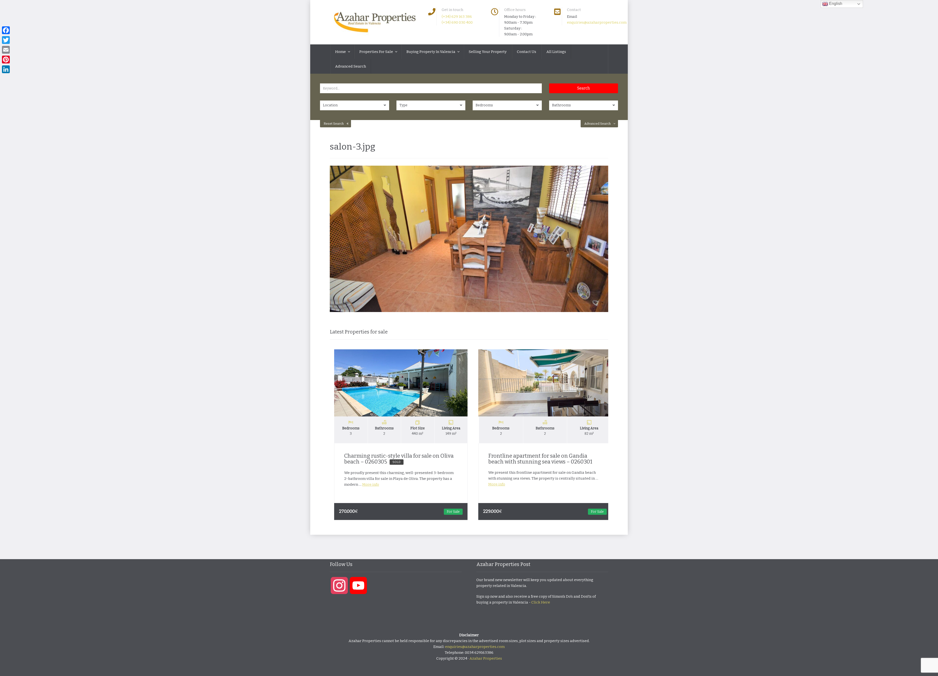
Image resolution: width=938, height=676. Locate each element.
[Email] (6, 50)
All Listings (556, 52)
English (835, 3)
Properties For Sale (376, 52)
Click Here (540, 602)
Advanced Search (350, 66)
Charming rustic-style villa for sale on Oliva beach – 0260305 (395, 459)
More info (366, 484)
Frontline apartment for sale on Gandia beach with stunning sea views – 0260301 (536, 459)
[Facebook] (6, 30)
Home (341, 52)
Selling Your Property (488, 52)
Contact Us (526, 52)
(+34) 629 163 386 (457, 16)
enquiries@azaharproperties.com (597, 22)
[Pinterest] (6, 59)
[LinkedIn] (6, 69)
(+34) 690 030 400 (457, 22)
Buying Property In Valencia (431, 52)
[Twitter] (6, 40)
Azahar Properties (485, 658)
